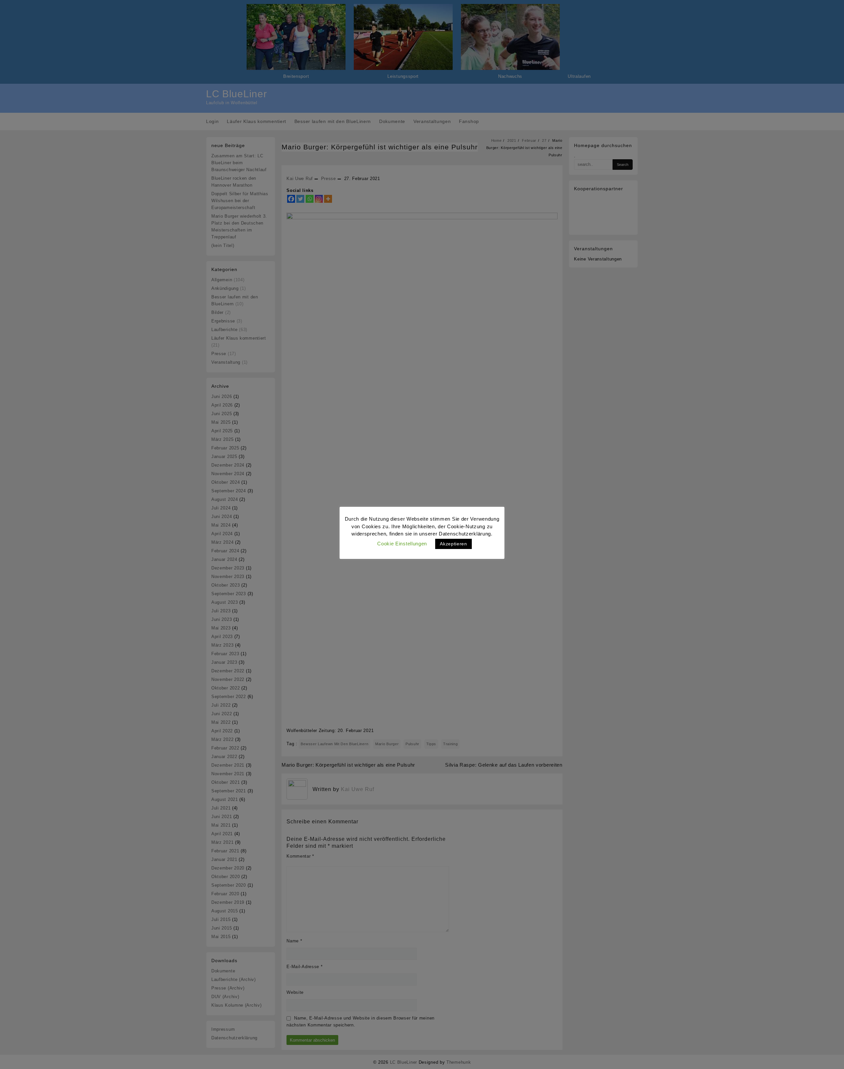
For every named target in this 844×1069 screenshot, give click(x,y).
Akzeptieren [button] (453, 543)
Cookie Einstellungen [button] (402, 543)
